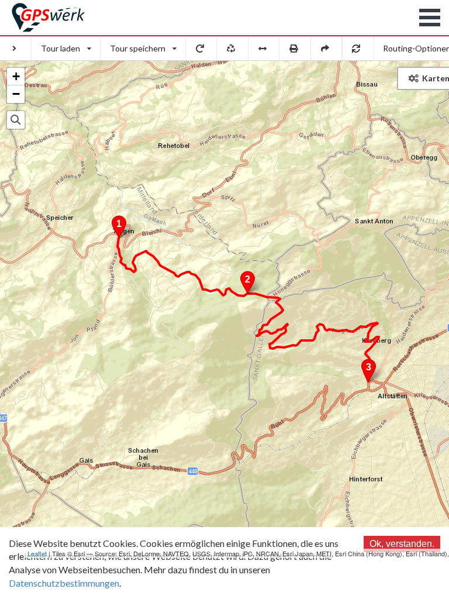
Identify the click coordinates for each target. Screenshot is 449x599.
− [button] (16, 94)
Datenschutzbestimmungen (64, 582)
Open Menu (430, 17)
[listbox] (66, 48)
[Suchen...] (16, 120)
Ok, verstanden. (401, 544)
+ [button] (16, 76)
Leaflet (37, 553)
